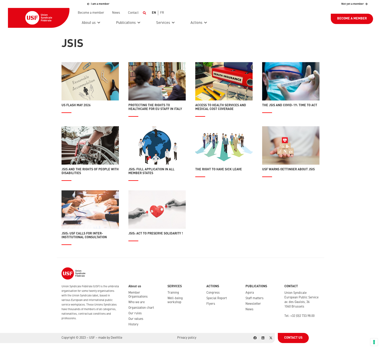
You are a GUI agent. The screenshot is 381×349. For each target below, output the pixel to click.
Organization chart (141, 307)
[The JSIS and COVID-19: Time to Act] (290, 81)
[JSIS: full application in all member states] (157, 145)
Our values (135, 319)
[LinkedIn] (263, 338)
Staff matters (254, 298)
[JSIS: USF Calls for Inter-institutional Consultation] (90, 209)
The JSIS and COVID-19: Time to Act (289, 105)
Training (173, 292)
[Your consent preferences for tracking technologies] (374, 342)
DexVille (116, 337)
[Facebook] (255, 338)
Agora (249, 292)
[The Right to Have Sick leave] (224, 145)
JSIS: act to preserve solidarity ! (155, 233)
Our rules (135, 313)
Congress (213, 292)
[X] (271, 338)
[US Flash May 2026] (90, 81)
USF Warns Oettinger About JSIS (288, 169)
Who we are (136, 302)
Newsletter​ (253, 304)
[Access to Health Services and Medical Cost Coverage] (224, 81)
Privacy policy (186, 337)
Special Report (216, 298)
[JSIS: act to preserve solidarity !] (157, 209)
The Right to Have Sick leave (218, 169)
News (249, 309)
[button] (144, 12)
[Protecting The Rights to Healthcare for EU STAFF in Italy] (157, 81)
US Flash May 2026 (76, 105)
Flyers (210, 304)
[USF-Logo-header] (38, 18)
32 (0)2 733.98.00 (303, 316)
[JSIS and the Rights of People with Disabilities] (90, 145)
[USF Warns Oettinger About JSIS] (290, 145)
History (133, 324)
